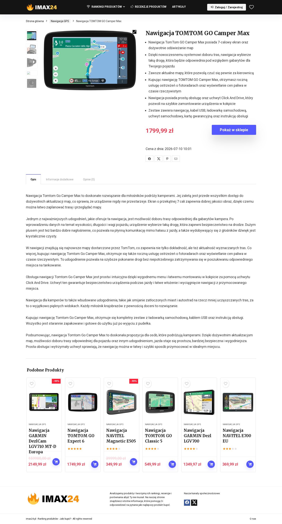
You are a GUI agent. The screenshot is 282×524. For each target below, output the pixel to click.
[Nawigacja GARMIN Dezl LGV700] (199, 402)
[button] (134, 32)
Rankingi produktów (106, 6)
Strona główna (35, 21)
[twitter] (194, 503)
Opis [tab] (33, 179)
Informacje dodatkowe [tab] (59, 179)
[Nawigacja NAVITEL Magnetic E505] (121, 402)
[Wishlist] (251, 7)
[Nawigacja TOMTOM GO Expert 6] (83, 402)
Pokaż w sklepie (234, 130)
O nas (253, 518)
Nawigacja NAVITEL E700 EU (237, 436)
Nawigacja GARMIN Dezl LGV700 (197, 436)
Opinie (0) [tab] (89, 179)
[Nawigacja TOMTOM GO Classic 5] (160, 402)
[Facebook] (187, 503)
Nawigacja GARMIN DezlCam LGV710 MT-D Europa (42, 441)
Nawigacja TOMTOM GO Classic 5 (158, 436)
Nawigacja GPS (60, 21)
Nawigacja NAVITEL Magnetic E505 (121, 436)
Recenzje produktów (150, 6)
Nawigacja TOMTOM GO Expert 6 (81, 436)
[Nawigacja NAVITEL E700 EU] (238, 402)
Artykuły (179, 6)
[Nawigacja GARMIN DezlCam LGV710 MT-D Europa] (44, 402)
